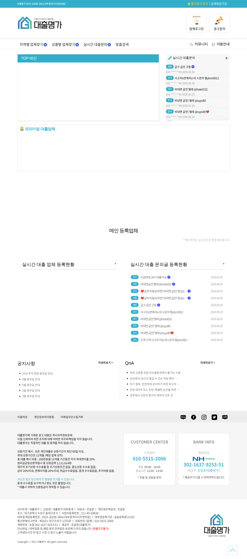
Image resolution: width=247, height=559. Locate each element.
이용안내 (223, 44)
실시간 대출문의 (95, 44)
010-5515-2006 (149, 458)
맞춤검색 (122, 44)
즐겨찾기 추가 (199, 4)
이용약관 (22, 417)
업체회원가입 (219, 4)
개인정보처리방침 (44, 417)
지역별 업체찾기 (31, 44)
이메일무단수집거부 (72, 417)
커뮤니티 (201, 44)
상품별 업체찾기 (63, 44)
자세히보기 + (105, 362)
